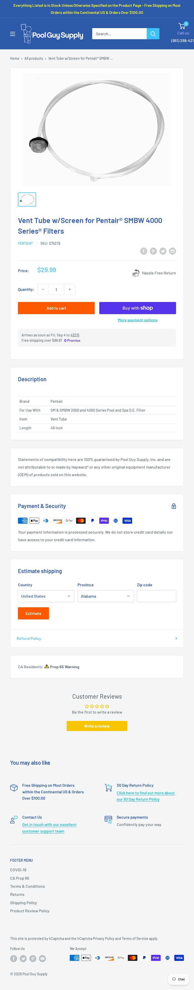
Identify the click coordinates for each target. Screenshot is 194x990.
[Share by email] (172, 251)
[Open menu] (12, 34)
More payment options (138, 319)
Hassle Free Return (159, 272)
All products (34, 58)
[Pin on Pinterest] (153, 251)
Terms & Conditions (27, 886)
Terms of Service (135, 938)
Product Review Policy (30, 910)
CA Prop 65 (19, 878)
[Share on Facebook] (143, 251)
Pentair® (25, 243)
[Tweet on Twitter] (162, 251)
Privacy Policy (103, 938)
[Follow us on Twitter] (23, 958)
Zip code (144, 584)
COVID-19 (18, 869)
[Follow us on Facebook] (13, 958)
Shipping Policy (23, 902)
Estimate (33, 613)
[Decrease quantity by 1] (43, 289)
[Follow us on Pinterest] (32, 958)
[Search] (153, 33)
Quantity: (26, 289)
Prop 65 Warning (64, 666)
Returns (17, 894)
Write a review (97, 725)
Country (25, 584)
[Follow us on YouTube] (42, 958)
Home (14, 58)
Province (86, 584)
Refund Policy (29, 638)
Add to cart (56, 308)
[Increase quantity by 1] (69, 289)
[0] (182, 26)
